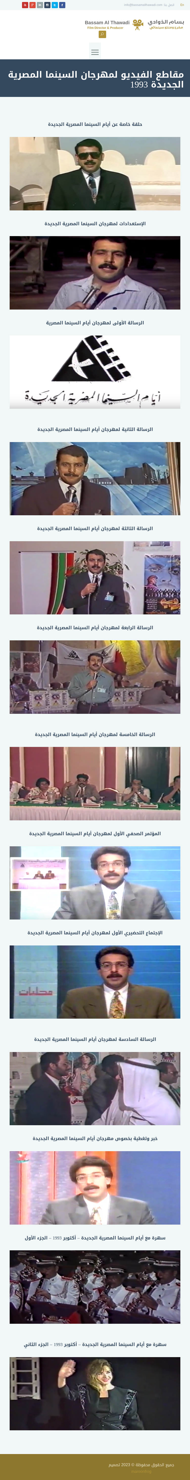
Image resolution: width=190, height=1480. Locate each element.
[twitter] (55, 5)
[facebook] (62, 5)
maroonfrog (141, 1471)
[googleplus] (32, 5)
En (182, 5)
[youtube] (25, 5)
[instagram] (47, 5)
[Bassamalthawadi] (134, 25)
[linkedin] (40, 5)
